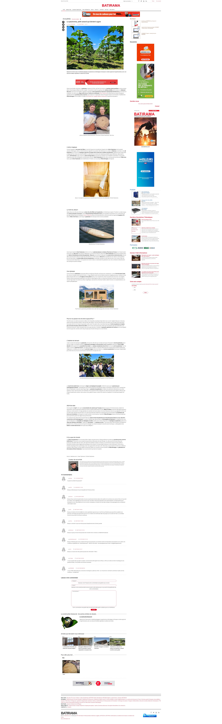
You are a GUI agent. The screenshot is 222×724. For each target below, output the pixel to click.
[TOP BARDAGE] (136, 211)
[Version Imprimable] (63, 30)
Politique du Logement (76, 700)
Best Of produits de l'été (147, 219)
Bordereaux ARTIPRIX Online (90, 697)
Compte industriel (80, 705)
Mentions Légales (95, 715)
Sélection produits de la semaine (148, 227)
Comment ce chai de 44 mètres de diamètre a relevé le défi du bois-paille (117, 648)
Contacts (69, 707)
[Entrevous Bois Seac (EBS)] (136, 202)
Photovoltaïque (110, 699)
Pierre (139, 699)
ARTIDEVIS (102, 715)
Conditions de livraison (122, 715)
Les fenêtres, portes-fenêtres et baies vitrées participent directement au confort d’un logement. (149, 258)
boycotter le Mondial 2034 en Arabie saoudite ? (150, 284)
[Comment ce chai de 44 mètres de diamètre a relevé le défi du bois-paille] (117, 641)
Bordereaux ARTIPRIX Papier (103, 697)
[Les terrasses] (136, 238)
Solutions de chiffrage (76, 704)
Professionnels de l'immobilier (110, 700)
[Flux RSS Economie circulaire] (80, 19)
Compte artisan (71, 705)
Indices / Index (79, 697)
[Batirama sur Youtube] (144, 1)
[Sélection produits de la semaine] (136, 230)
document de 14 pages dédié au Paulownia (96, 96)
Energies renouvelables (154, 699)
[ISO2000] (152, 248)
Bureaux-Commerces (80, 702)
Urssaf (115, 699)
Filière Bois (67, 700)
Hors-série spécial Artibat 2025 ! (145, 103)
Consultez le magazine (144, 106)
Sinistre (62, 700)
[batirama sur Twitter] (63, 24)
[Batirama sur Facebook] (139, 1)
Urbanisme (96, 699)
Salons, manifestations (98, 700)
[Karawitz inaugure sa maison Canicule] (101, 641)
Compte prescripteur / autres (91, 705)
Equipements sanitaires (87, 700)
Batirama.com (68, 715)
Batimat (150, 700)
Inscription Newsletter (113, 705)
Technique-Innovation (122, 700)
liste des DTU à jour (71, 697)
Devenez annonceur (102, 705)
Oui (134, 287)
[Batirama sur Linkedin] (146, 1)
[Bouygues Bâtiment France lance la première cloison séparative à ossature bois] (86, 641)
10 (86, 24)
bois (64, 674)
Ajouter (93, 609)
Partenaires (133, 245)
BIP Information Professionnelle (83, 715)
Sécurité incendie (144, 700)
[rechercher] (132, 1)
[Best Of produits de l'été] (136, 222)
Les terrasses (144, 236)
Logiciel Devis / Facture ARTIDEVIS (119, 697)
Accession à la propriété (69, 702)
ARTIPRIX (108, 715)
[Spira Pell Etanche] (136, 194)
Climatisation (155, 700)
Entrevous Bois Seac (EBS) (147, 200)
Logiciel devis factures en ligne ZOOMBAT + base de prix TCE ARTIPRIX (150, 28)
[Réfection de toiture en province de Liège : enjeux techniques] (136, 266)
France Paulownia (88, 215)
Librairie (68, 704)
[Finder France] (140, 248)
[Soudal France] (146, 248)
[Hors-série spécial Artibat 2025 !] (145, 128)
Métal (134, 700)
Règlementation (121, 699)
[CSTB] (134, 248)
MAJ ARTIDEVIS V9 (65, 718)
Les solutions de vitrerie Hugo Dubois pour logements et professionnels (150, 272)
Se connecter (122, 705)
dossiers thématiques (96, 702)
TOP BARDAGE (144, 208)
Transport (130, 700)
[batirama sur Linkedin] (63, 27)
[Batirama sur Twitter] (141, 1)
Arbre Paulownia (103, 93)
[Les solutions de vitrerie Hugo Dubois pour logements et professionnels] (136, 274)
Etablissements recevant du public (74, 699)
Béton (137, 700)
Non (135, 289)
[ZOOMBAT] (136, 29)
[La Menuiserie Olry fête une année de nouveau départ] (70, 641)
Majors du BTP (102, 699)
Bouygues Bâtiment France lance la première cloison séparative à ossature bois (85, 648)
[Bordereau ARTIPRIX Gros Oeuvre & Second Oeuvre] (136, 23)
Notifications (114, 715)
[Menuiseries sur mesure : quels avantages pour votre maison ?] (136, 257)
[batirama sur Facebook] (63, 22)
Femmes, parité (145, 699)
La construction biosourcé (131, 699)
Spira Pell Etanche (145, 191)
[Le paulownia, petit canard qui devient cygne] (71, 666)
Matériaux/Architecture (88, 699)
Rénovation (88, 702)
